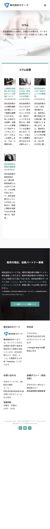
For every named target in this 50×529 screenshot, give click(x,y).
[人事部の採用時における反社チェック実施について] (10, 81)
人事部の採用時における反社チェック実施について (9, 92)
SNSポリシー (32, 387)
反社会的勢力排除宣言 (36, 391)
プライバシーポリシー (36, 384)
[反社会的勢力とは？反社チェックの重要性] (40, 81)
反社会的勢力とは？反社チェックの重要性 (39, 92)
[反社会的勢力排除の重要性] (10, 157)
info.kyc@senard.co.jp (13, 391)
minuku (42, 421)
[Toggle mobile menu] (45, 5)
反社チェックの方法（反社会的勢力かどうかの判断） (24, 92)
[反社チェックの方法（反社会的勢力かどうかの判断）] (25, 81)
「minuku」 (14, 281)
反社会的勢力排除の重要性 (9, 165)
